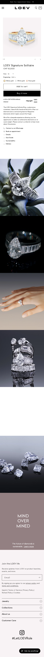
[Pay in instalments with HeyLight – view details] (37, 100)
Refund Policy (7, 593)
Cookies (17, 593)
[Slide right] (38, 59)
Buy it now (22, 93)
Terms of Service (15, 590)
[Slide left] (33, 59)
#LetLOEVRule (22, 638)
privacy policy (31, 583)
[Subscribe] (39, 577)
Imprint (4, 590)
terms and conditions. (10, 586)
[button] (3, 8)
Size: (5, 74)
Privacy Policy (28, 590)
